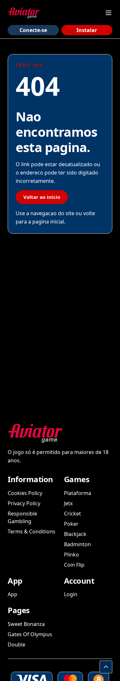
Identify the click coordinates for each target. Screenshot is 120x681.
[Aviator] (24, 12)
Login (70, 594)
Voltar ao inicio (41, 197)
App (12, 594)
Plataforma (77, 493)
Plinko (71, 554)
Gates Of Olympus (30, 634)
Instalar (86, 30)
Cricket (72, 513)
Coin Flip (74, 564)
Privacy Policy (24, 503)
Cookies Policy (25, 493)
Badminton (77, 544)
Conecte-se (33, 30)
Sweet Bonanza (26, 624)
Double (16, 644)
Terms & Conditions (31, 531)
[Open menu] (108, 13)
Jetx (68, 503)
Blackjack (75, 534)
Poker (71, 523)
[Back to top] (106, 667)
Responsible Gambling (22, 517)
